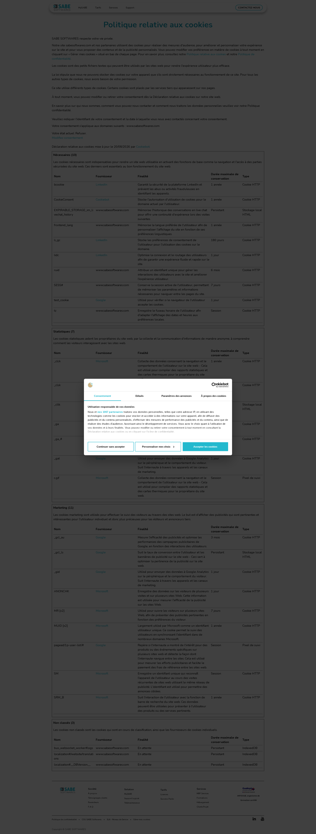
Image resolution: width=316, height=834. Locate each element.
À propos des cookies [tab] (213, 396)
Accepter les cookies (205, 446)
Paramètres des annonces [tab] (176, 396)
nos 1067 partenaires (110, 411)
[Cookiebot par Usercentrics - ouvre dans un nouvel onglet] (214, 385)
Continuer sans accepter (111, 446)
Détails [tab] (139, 396)
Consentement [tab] (102, 396)
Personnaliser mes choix (156, 446)
